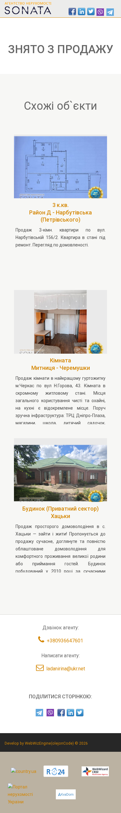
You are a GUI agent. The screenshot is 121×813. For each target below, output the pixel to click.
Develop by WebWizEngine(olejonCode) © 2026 (46, 743)
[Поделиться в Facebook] (72, 11)
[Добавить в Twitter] (91, 11)
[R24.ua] (55, 771)
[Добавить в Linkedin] (81, 11)
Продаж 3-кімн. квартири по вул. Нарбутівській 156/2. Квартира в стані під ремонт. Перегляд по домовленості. (60, 237)
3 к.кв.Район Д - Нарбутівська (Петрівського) (60, 212)
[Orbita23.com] (27, 794)
